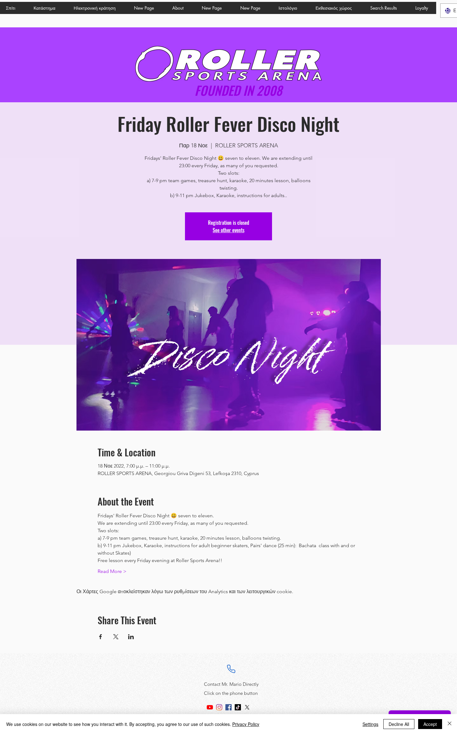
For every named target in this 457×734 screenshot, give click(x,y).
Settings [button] (370, 724)
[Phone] (231, 669)
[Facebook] (228, 707)
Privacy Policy (245, 724)
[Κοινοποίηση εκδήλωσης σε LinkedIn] (131, 636)
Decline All (399, 724)
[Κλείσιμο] (449, 724)
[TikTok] (238, 707)
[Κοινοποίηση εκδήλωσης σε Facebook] (101, 636)
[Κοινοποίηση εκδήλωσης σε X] (116, 636)
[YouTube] (210, 707)
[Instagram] (219, 707)
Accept (430, 724)
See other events (228, 230)
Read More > (112, 571)
